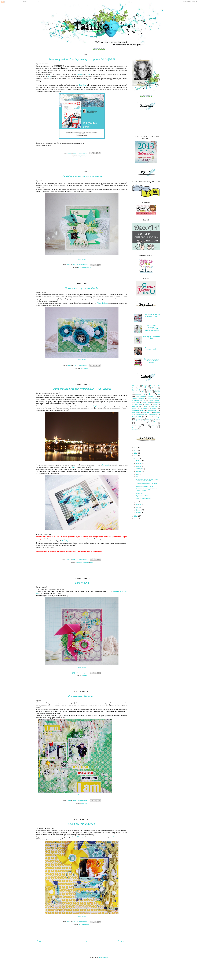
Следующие (41, 941)
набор (113, 837)
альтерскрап (147, 402)
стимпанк (153, 423)
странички (84, 803)
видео (147, 404)
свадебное (87, 267)
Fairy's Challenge (78, 837)
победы (157, 417)
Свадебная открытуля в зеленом (82, 176)
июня (138, 477)
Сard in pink (82, 582)
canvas (157, 392)
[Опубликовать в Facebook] (97, 153)
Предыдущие (122, 941)
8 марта (145, 386)
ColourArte (143, 388)
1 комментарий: (82, 153)
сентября (139, 469)
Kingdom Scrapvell (99, 406)
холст (154, 427)
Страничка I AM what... (81, 696)
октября (139, 466)
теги (146, 425)
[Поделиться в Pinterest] (99, 153)
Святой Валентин (138, 398)
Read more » (82, 259)
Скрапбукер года (153, 398)
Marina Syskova (104, 957)
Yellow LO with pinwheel (81, 823)
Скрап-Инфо (83, 85)
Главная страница (81, 941)
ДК (81, 368)
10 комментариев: (82, 673)
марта (138, 507)
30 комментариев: (82, 264)
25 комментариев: (82, 559)
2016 (136, 450)
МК (158, 394)
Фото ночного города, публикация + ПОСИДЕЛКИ (82, 388)
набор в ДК (156, 412)
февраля (139, 510)
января (138, 513)
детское (135, 406)
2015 (136, 453)
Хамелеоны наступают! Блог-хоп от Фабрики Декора (151, 360)
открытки (81, 267)
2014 (136, 456)
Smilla (74, 467)
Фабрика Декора (138, 400)
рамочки (157, 421)
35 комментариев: (82, 921)
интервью (154, 406)
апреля (138, 504)
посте (49, 76)
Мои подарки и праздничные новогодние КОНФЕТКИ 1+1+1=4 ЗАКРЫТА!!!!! (151, 328)
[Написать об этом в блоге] (93, 153)
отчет (149, 417)
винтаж (155, 404)
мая (137, 502)
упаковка (135, 427)
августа (138, 471)
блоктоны (157, 402)
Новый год (152, 396)
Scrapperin (105, 465)
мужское (146, 412)
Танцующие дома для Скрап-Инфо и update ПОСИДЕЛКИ (82, 59)
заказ (145, 406)
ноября (138, 463)
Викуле (79, 74)
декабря (139, 461)
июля (138, 474)
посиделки (81, 155)
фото (91, 562)
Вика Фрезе (66, 541)
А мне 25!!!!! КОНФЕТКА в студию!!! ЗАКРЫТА (151, 315)
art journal (150, 392)
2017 (136, 448)
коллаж (134, 408)
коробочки (153, 408)
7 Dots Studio (136, 386)
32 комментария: (82, 800)
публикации (87, 155)
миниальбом (136, 412)
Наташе (87, 74)
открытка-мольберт (152, 414)
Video (143, 392)
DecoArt (154, 388)
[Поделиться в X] (95, 153)
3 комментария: (82, 365)
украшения (154, 425)
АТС (144, 394)
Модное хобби (140, 396)
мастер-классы (137, 410)
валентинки (138, 404)
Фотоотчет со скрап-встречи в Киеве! (151, 348)
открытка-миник (139, 414)
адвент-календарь (154, 400)
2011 (136, 519)
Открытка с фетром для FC (82, 288)
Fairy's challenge (102, 303)
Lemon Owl (136, 390)
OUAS (149, 390)
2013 (136, 458)
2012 (136, 516)
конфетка (143, 408)
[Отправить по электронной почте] (90, 153)
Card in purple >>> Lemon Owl (151, 337)
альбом (136, 402)
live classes (138, 394)
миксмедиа (152, 410)
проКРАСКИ (149, 419)
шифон (135, 429)
